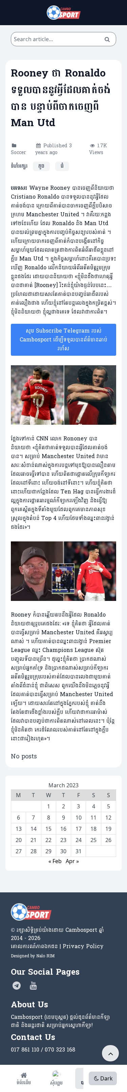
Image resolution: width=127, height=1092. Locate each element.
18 (93, 829)
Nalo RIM (45, 956)
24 (79, 840)
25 (93, 840)
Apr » (72, 861)
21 (33, 840)
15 (48, 829)
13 (19, 829)
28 (33, 851)
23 (63, 840)
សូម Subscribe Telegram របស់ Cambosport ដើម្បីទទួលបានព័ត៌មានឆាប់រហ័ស (63, 339)
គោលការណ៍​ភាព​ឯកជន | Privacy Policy (57, 946)
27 (19, 851)
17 (79, 829)
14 (33, 829)
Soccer (18, 152)
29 (48, 851)
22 (48, 840)
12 (108, 817)
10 (79, 817)
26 (108, 840)
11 (93, 817)
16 (63, 829)
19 (108, 829)
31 (79, 851)
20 (19, 840)
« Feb (55, 861)
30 (63, 851)
